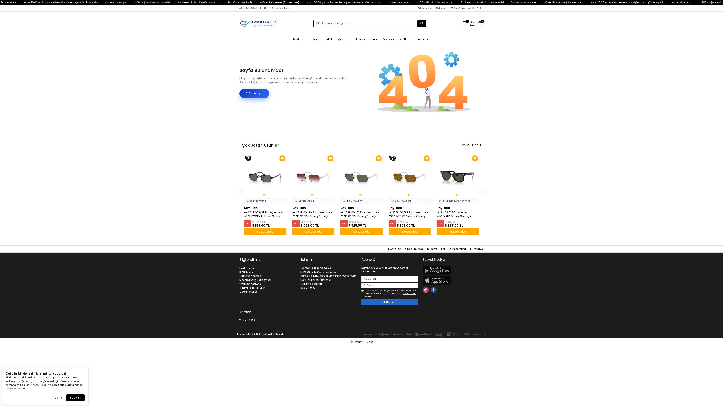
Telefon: (305, 268)
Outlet (404, 39)
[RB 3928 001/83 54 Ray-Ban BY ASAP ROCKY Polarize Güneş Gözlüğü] (410, 176)
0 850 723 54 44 (252, 8)
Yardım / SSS (247, 320)
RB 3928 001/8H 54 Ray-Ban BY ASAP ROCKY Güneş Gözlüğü (312, 214)
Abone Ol (391, 302)
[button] (479, 23)
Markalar (299, 39)
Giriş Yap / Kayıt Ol (464, 8)
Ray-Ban (251, 208)
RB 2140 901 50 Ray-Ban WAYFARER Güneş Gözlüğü (454, 214)
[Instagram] (478, 8)
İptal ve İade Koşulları (252, 288)
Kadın (316, 39)
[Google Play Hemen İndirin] (451, 270)
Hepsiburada (415, 249)
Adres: (304, 276)
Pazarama (459, 249)
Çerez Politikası (248, 292)
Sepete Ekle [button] (265, 231)
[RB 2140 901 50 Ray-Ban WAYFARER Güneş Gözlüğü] (458, 176)
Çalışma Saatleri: (311, 284)
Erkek (329, 39)
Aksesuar (388, 39)
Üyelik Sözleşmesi (250, 284)
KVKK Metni (246, 272)
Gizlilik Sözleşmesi (250, 276)
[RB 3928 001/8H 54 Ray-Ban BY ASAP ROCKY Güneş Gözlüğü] (313, 176)
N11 (444, 249)
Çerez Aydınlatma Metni (67, 384)
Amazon (395, 249)
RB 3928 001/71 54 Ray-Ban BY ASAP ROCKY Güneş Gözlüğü (359, 214)
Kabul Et (75, 397)
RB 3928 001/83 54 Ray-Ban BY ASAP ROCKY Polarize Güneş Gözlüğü (408, 214)
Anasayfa (255, 93)
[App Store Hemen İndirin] (451, 280)
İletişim (443, 8)
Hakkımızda (246, 268)
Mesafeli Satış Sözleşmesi (255, 280)
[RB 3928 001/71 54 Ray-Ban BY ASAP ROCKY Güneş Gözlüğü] (361, 176)
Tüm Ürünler (422, 39)
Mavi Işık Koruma (366, 39)
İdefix (433, 249)
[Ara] (421, 23)
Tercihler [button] (58, 397)
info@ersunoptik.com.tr (280, 8)
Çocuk (342, 39)
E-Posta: (305, 272)
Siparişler (427, 8)
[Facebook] (482, 8)
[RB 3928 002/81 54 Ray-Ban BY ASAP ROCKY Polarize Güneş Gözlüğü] (265, 176)
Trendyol (477, 249)
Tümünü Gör (469, 145)
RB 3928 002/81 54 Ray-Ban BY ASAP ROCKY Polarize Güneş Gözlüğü (264, 214)
